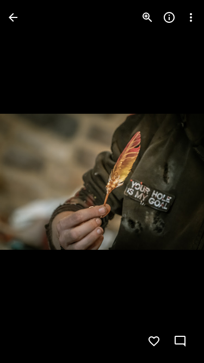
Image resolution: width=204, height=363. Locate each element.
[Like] (153, 341)
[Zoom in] (147, 17)
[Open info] (169, 17)
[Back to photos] (13, 17)
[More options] (191, 17)
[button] (30, 182)
